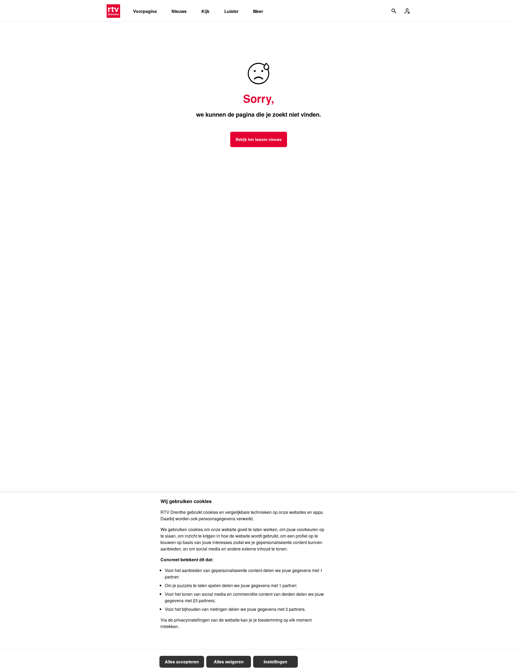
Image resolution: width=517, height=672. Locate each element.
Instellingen (275, 662)
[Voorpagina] (113, 11)
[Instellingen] (407, 11)
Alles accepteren (182, 662)
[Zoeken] (394, 11)
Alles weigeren (229, 662)
